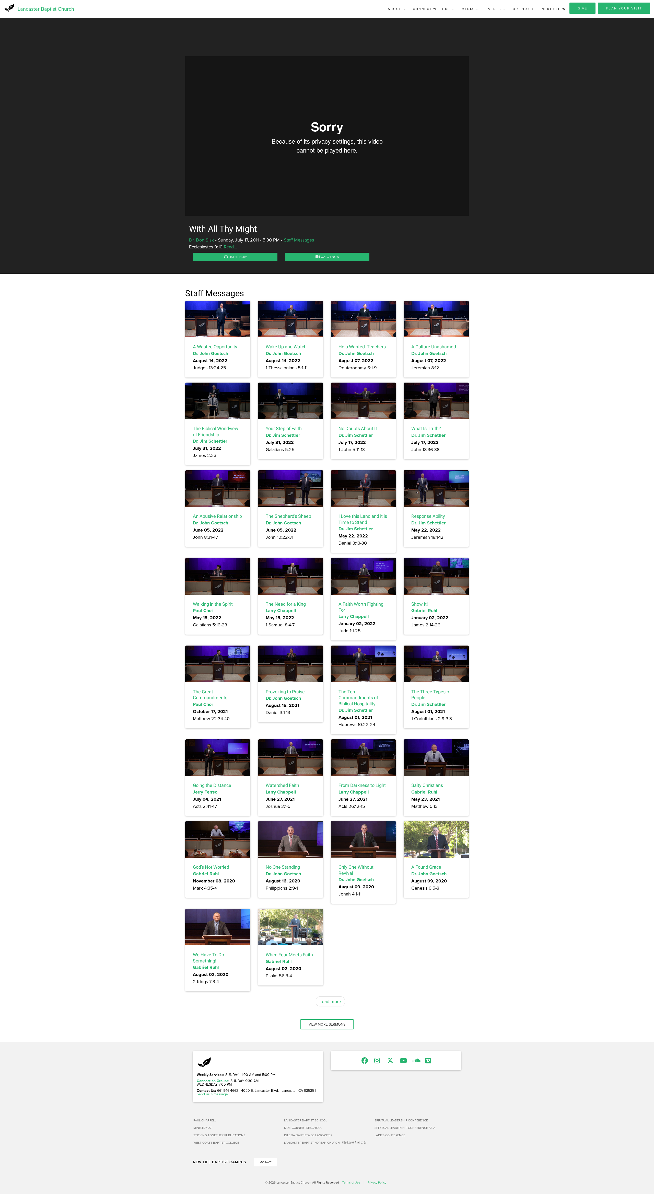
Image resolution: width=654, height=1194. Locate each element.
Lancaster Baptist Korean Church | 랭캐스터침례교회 (325, 1142)
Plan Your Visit (624, 8)
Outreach (523, 9)
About (395, 9)
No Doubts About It (357, 428)
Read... (230, 247)
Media (468, 9)
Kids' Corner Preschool (303, 1128)
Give (582, 8)
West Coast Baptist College (216, 1142)
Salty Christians (427, 785)
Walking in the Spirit (213, 604)
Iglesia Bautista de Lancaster (308, 1135)
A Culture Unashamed (433, 346)
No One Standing (283, 867)
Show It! (419, 604)
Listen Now (237, 257)
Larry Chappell (281, 610)
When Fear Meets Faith (289, 954)
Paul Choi (203, 610)
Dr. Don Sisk (201, 240)
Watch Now (329, 257)
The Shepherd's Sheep (288, 516)
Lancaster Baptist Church (46, 9)
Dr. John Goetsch (210, 353)
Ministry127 (202, 1128)
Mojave (266, 1162)
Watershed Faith (282, 785)
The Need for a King (286, 604)
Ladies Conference (390, 1135)
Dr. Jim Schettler (210, 441)
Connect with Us (432, 9)
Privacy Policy (377, 1182)
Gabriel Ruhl (424, 610)
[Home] (9, 7)
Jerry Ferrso (205, 792)
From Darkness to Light (362, 785)
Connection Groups (212, 1080)
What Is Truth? (426, 428)
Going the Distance (212, 785)
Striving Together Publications (219, 1135)
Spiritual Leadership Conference (401, 1120)
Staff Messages (299, 240)
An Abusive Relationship (217, 516)
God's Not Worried (211, 867)
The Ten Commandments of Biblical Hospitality (358, 697)
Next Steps (554, 9)
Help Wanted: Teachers (362, 346)
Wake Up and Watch (286, 346)
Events (494, 9)
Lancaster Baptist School (305, 1120)
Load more (330, 1001)
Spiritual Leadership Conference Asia (405, 1128)
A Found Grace (426, 867)
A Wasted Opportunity (215, 346)
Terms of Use (351, 1182)
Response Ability (428, 516)
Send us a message (212, 1094)
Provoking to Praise (285, 691)
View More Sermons (327, 1024)
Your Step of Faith (284, 428)
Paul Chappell (204, 1120)
